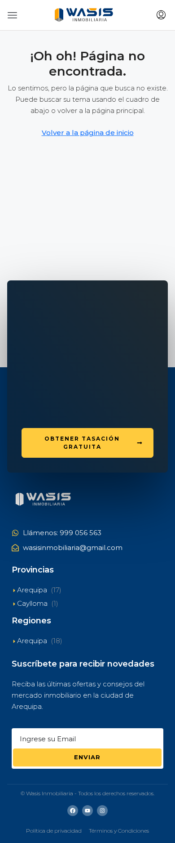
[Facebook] (72, 810)
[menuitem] (161, 15)
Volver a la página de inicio (88, 132)
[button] (12, 15)
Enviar (87, 757)
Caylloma (32, 603)
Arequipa (32, 590)
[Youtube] (87, 810)
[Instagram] (102, 810)
